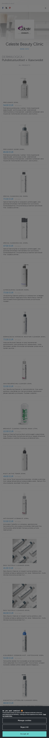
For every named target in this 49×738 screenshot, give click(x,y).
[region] (24, 722)
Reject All (24, 727)
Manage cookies (24, 720)
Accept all (24, 734)
